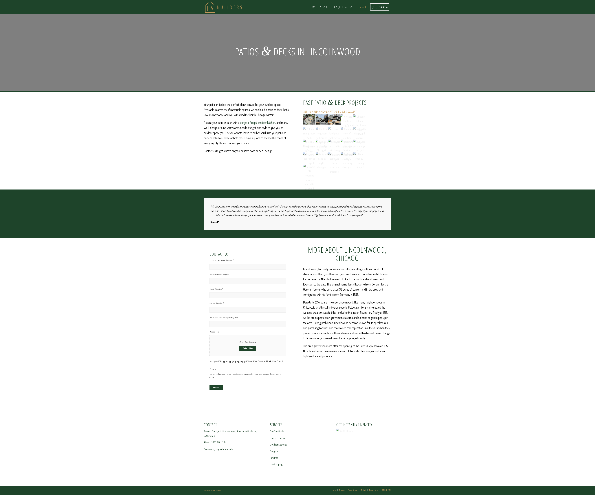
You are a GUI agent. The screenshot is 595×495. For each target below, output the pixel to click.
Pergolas (274, 451)
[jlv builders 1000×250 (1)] (232, 7)
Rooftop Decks (277, 431)
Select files (248, 348)
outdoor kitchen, (267, 122)
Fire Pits (274, 457)
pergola (244, 122)
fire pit (253, 122)
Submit (216, 387)
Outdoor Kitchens (278, 444)
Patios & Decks (277, 438)
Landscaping (276, 464)
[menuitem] (313, 7)
